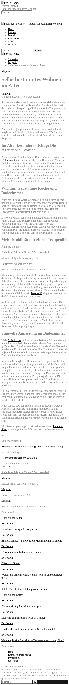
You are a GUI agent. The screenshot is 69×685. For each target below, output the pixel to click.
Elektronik (13, 38)
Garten (11, 41)
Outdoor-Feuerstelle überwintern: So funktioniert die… (30, 629)
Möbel (11, 35)
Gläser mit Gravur (10, 563)
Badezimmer (14, 340)
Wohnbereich (8, 160)
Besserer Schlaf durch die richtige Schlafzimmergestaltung (32, 446)
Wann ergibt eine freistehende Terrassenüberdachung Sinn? (32, 640)
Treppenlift (36, 293)
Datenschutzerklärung (19, 654)
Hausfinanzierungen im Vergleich (19, 457)
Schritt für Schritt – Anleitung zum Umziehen (25, 589)
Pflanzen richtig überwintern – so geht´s (22, 606)
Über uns (13, 660)
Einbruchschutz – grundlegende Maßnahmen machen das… (32, 540)
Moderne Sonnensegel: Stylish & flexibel (23, 617)
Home (11, 651)
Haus (11, 29)
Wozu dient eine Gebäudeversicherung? (22, 552)
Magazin (12, 44)
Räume (12, 32)
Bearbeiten (7, 523)
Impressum (14, 657)
